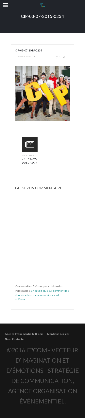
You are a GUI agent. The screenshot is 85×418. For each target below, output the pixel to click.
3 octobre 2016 (23, 56)
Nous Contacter (15, 339)
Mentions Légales (58, 334)
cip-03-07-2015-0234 (30, 161)
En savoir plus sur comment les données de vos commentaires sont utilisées (42, 295)
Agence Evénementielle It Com (24, 334)
